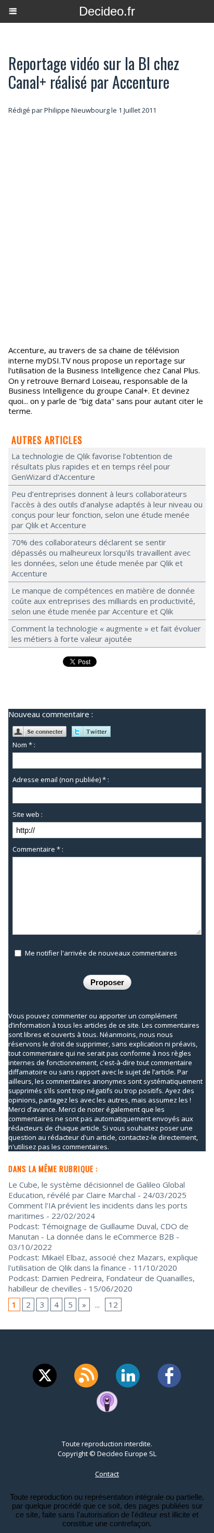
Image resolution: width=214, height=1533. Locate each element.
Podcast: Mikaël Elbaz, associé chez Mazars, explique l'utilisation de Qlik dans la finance (103, 1262)
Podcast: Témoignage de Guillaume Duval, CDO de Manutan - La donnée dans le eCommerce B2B (98, 1231)
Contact (107, 1473)
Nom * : (23, 744)
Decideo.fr (107, 11)
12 (113, 1304)
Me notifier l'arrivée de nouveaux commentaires (101, 953)
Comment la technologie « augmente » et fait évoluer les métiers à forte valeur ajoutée (106, 633)
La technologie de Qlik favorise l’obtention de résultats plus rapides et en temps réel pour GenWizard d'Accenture (91, 466)
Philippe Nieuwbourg (77, 110)
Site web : (27, 814)
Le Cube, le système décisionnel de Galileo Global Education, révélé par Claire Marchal (96, 1189)
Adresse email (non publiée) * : (60, 779)
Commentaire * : (37, 849)
